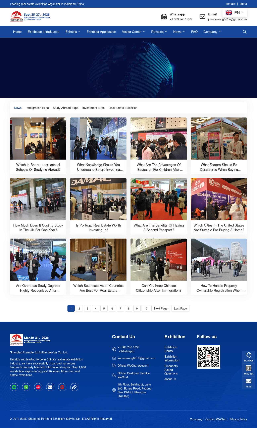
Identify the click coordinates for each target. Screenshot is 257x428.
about (243, 4)
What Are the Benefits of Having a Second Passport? (159, 227)
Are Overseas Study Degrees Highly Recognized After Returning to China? (38, 290)
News (177, 31)
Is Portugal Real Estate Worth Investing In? (98, 227)
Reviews (157, 31)
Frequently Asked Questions (171, 369)
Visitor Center (132, 31)
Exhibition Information (171, 358)
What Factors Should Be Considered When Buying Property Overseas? (219, 169)
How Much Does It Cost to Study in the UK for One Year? (38, 227)
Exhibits (71, 31)
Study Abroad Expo (65, 107)
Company (210, 31)
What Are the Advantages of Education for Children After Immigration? (159, 169)
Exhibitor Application (101, 31)
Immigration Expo (37, 107)
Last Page (180, 308)
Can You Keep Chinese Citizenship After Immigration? (158, 288)
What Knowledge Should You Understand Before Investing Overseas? (98, 169)
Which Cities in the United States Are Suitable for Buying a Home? (219, 227)
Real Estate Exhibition (123, 107)
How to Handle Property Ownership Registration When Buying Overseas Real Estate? (219, 290)
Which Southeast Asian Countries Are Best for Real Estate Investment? (98, 290)
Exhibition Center (170, 349)
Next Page (160, 308)
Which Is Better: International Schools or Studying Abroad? (38, 167)
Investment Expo (93, 107)
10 (146, 308)
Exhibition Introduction (43, 31)
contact (230, 4)
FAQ (194, 31)
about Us (170, 379)
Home (17, 31)
